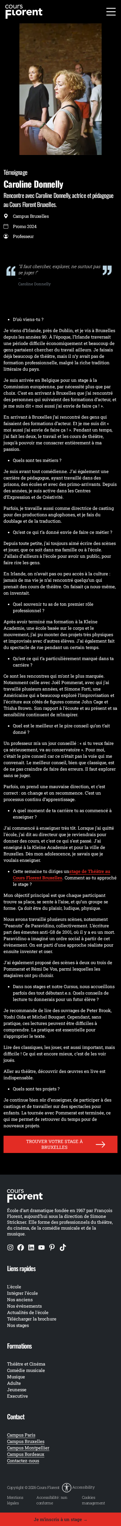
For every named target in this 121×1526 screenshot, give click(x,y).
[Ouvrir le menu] (111, 11)
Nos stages (18, 1325)
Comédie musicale (26, 1370)
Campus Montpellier (28, 1448)
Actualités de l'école (27, 1312)
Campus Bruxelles (25, 1441)
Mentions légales (15, 1500)
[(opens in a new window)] (10, 1247)
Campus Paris (21, 1435)
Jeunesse (16, 1389)
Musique (16, 1377)
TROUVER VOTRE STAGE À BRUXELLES (54, 1144)
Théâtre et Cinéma (26, 1364)
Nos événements (24, 1306)
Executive (17, 1396)
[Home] (23, 11)
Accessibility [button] (83, 1487)
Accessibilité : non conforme (51, 1500)
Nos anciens (20, 1299)
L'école (14, 1286)
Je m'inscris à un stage (61, 1519)
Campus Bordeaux (25, 1454)
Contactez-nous (23, 1460)
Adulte (14, 1383)
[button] (78, 1487)
